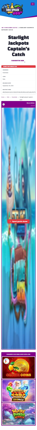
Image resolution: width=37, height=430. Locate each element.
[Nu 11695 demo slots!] (12, 8)
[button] (18, 228)
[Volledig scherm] (3, 104)
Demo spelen (18, 368)
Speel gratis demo (19, 221)
